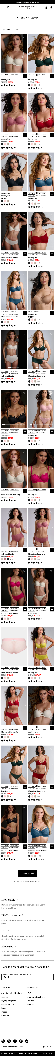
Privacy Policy (8, 1053)
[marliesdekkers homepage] (27, 7)
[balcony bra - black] (29, 85)
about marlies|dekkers (11, 993)
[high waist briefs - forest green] (8, 559)
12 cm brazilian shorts (9, 257)
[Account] (46, 7)
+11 (39, 85)
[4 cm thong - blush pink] (5, 796)
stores (4, 1011)
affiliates (5, 1015)
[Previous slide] (2, 53)
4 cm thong (32, 613)
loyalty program (8, 1000)
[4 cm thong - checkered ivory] (8, 796)
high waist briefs (7, 376)
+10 (39, 856)
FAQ (29, 993)
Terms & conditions (28, 1053)
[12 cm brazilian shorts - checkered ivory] (8, 322)
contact (31, 1004)
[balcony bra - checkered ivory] (35, 85)
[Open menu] (3, 7)
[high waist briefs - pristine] (2, 559)
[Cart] (51, 7)
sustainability (7, 1004)
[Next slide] (25, 53)
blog (3, 1008)
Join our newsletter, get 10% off (18, 974)
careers (4, 996)
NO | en (49, 1047)
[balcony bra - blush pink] (32, 85)
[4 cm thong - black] (2, 796)
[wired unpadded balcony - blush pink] (32, 856)
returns (31, 1000)
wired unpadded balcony (10, 494)
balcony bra (5, 79)
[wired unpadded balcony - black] (29, 856)
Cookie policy (47, 1053)
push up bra (32, 732)
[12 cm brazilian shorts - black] (2, 322)
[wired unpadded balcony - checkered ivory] (35, 856)
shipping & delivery (36, 996)
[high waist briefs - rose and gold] (5, 559)
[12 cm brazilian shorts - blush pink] (5, 322)
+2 (11, 559)
